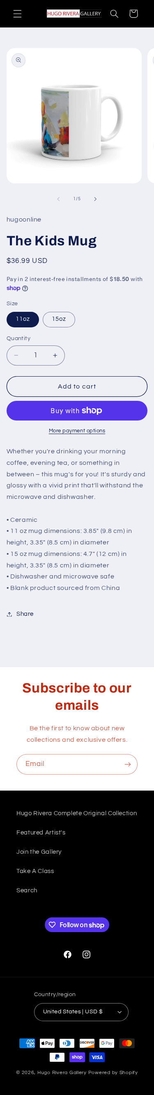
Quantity (18, 338)
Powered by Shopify (113, 1072)
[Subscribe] (127, 764)
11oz (23, 319)
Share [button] (25, 614)
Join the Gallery (39, 852)
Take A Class (35, 871)
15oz (59, 319)
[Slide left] (58, 199)
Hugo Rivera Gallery (62, 1072)
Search (26, 890)
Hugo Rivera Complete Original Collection (76, 813)
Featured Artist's (41, 833)
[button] (17, 13)
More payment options (77, 431)
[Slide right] (96, 199)
